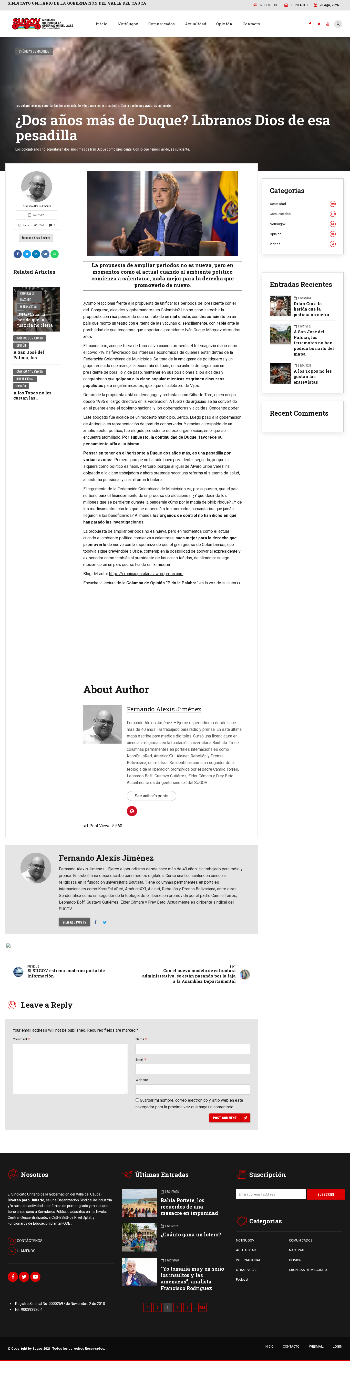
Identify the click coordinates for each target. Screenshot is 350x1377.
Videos (302, 244)
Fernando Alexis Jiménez (37, 206)
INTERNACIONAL (248, 1260)
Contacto (251, 23)
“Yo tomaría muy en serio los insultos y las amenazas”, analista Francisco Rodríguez (192, 1278)
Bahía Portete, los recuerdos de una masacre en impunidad (189, 1206)
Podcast (242, 1279)
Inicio (101, 23)
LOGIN (337, 1346)
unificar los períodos (178, 303)
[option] (163, 213)
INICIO (269, 1346)
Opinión (224, 23)
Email (141, 1059)
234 (202, 1307)
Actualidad (195, 23)
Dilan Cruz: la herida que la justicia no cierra (35, 320)
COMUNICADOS (301, 1240)
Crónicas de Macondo (34, 51)
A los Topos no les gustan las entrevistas (32, 398)
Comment (21, 1039)
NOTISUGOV (245, 1240)
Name (141, 1039)
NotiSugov (128, 23)
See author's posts (151, 795)
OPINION (295, 1260)
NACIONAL (297, 1250)
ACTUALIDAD (246, 1250)
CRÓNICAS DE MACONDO (308, 1270)
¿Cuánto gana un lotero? (191, 1234)
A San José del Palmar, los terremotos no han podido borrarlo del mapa (314, 343)
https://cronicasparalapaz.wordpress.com (146, 573)
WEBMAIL (316, 1346)
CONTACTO (291, 1346)
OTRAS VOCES (247, 1270)
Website (142, 1080)
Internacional (28, 307)
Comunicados (161, 23)
